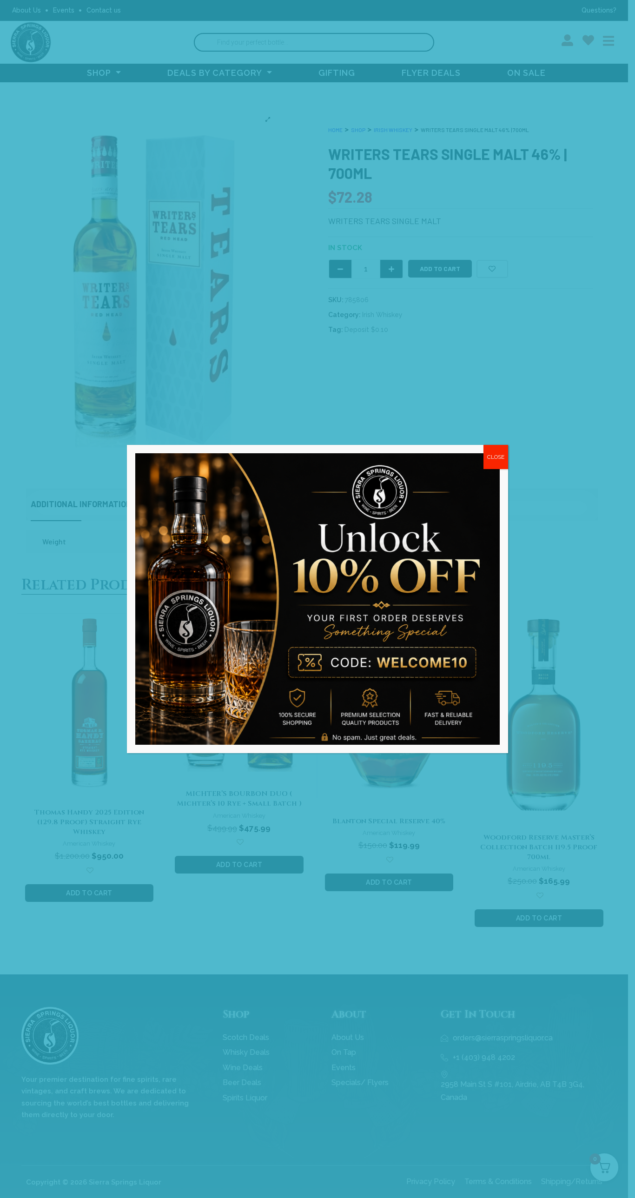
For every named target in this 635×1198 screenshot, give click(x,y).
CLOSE (495, 457)
